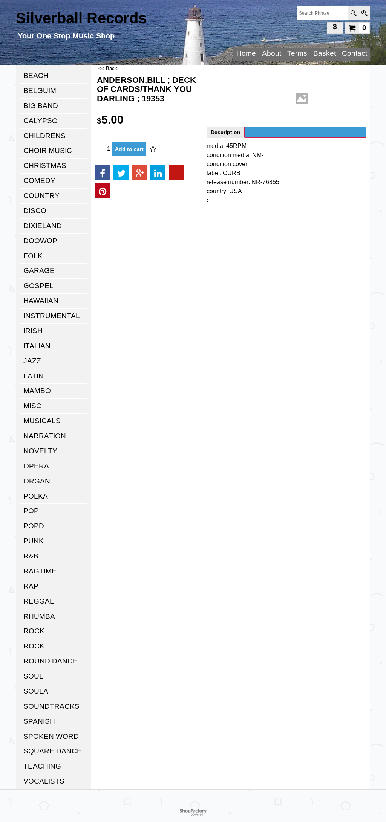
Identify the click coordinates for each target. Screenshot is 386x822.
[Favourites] (153, 149)
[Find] (353, 13)
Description (225, 132)
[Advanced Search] (364, 13)
